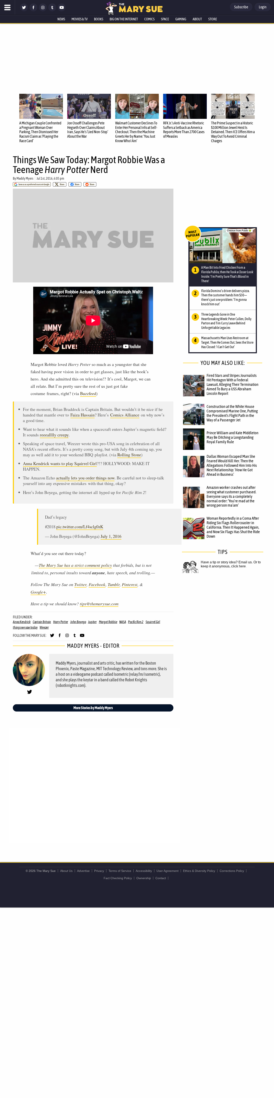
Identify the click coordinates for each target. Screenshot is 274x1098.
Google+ (38, 592)
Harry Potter (60, 622)
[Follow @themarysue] (24, 10)
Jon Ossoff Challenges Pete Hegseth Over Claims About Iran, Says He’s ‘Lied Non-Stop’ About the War (87, 130)
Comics (149, 19)
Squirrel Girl (153, 622)
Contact (160, 878)
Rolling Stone (129, 455)
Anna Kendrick (22, 622)
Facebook (97, 584)
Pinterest (129, 584)
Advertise (83, 871)
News (61, 19)
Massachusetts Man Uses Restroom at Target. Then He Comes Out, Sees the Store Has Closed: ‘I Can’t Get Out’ (227, 342)
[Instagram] (43, 10)
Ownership (143, 878)
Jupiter (92, 622)
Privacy (99, 871)
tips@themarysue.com (99, 603)
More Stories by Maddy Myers (93, 708)
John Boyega (78, 622)
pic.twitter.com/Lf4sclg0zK (79, 527)
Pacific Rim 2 (135, 622)
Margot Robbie (108, 622)
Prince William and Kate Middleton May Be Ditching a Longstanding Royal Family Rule (232, 437)
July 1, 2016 (111, 536)
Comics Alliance (124, 415)
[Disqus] (94, 784)
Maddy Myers (24, 178)
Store (212, 19)
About (197, 19)
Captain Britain (42, 622)
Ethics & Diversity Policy (199, 871)
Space (165, 19)
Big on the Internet (124, 19)
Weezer (44, 627)
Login (263, 7)
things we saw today (25, 627)
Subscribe (241, 7)
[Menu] (7, 7)
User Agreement (167, 871)
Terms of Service (120, 871)
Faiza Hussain (82, 415)
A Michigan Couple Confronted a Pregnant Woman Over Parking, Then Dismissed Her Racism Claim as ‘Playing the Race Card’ (40, 132)
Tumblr (114, 584)
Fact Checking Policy (118, 878)
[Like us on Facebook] (33, 10)
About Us (66, 871)
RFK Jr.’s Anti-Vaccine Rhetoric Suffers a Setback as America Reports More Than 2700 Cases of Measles (183, 130)
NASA (122, 622)
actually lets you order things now (85, 478)
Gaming (180, 19)
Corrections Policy (232, 871)
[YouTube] (62, 10)
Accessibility (144, 871)
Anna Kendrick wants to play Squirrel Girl (60, 463)
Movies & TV (79, 19)
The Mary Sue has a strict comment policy (75, 565)
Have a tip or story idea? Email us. (227, 562)
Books (98, 19)
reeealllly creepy (54, 435)
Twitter (80, 584)
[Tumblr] (52, 10)
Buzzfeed (88, 393)
